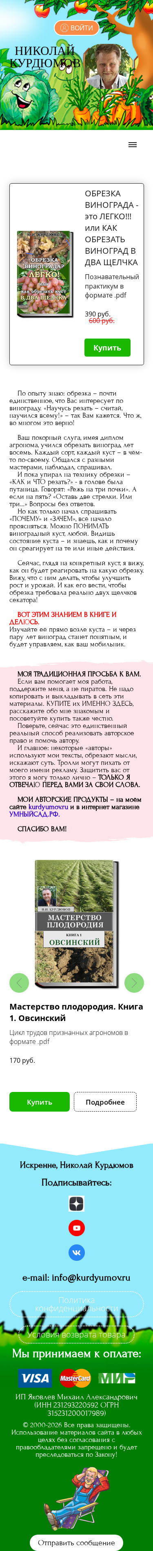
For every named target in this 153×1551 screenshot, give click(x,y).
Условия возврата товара (76, 1334)
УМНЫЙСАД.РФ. (34, 814)
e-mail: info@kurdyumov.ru (76, 1277)
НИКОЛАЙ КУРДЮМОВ (45, 56)
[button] (19, 983)
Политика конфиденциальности (76, 1304)
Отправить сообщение (76, 1542)
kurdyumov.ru (48, 807)
